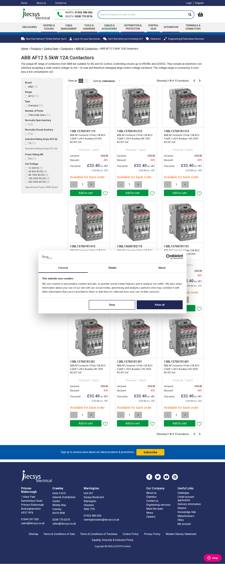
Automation (171, 27)
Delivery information (189, 504)
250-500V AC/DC (39, 182)
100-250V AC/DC (39, 178)
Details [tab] (113, 267)
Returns (182, 508)
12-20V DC (35, 168)
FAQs (181, 520)
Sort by (97, 81)
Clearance (155, 39)
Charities (151, 496)
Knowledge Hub (187, 512)
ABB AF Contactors (87, 48)
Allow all (160, 304)
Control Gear (153, 27)
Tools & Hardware (89, 27)
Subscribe (150, 452)
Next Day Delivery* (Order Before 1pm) (46, 39)
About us (41, 3)
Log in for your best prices (86, 39)
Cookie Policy (131, 534)
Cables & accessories (109, 27)
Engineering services (158, 504)
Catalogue (183, 492)
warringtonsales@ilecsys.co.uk (101, 519)
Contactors (67, 48)
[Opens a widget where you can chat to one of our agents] (213, 558)
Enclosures (29, 27)
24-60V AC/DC (37, 171)
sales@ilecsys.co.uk (33, 523)
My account (184, 524)
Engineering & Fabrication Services (186, 39)
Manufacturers (186, 516)
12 (32, 143)
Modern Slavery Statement (181, 534)
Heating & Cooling (49, 27)
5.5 (32, 158)
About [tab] (162, 267)
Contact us (60, 3)
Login (189, 3)
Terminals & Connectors (193, 27)
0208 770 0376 (83, 16)
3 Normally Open (39, 115)
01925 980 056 (83, 12)
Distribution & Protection (132, 27)
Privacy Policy (152, 534)
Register (199, 3)
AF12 (33, 96)
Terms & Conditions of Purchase (98, 534)
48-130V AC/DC (38, 175)
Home (24, 3)
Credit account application (186, 498)
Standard (35, 105)
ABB (33, 86)
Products (36, 48)
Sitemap (33, 534)
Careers (150, 516)
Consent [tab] (63, 267)
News (149, 512)
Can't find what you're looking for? (125, 39)
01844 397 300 (30, 519)
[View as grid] (81, 81)
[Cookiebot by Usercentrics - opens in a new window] (168, 256)
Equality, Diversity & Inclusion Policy (112, 540)
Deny (112, 304)
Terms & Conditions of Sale (59, 534)
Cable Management (69, 27)
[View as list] (86, 81)
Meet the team (154, 508)
